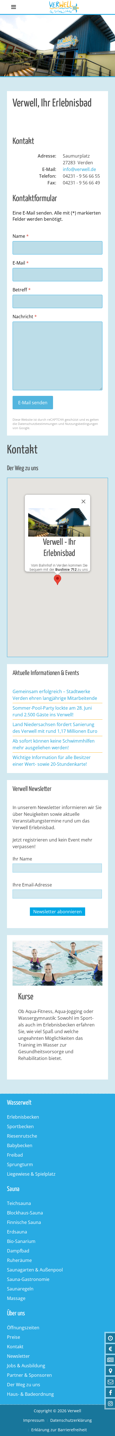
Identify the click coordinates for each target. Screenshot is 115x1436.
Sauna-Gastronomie (28, 1279)
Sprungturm (20, 1164)
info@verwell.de (79, 169)
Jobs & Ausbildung (26, 1366)
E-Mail (21, 263)
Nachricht (25, 317)
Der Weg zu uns (23, 1385)
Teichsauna (19, 1203)
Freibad (15, 1155)
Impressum (33, 1420)
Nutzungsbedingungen (81, 424)
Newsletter (18, 1356)
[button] (57, 579)
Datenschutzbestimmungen (38, 424)
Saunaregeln (20, 1289)
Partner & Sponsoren (29, 1375)
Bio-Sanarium (21, 1241)
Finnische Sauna (24, 1222)
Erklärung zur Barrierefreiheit (59, 1429)
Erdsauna (17, 1232)
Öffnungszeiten (23, 1328)
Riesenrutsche (22, 1136)
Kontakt (15, 1347)
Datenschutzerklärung (71, 1420)
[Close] (83, 501)
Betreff (22, 290)
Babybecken (19, 1145)
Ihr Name (22, 859)
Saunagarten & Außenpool (35, 1270)
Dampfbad (18, 1251)
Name (21, 236)
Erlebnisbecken (23, 1117)
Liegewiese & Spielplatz (31, 1174)
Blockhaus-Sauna (25, 1213)
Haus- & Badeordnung (30, 1394)
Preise (13, 1337)
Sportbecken (20, 1126)
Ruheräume (19, 1260)
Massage (16, 1298)
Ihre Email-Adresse (32, 885)
